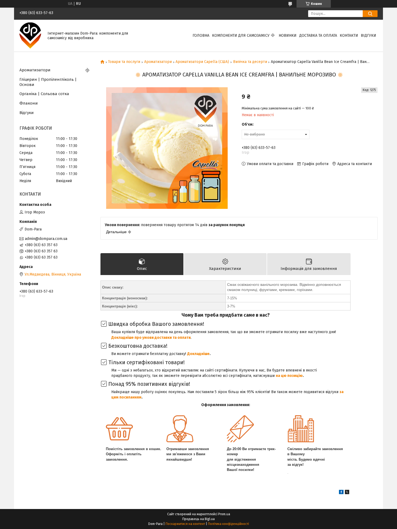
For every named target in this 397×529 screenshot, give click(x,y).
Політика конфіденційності (228, 524)
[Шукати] (370, 13)
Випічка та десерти (250, 62)
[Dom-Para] (30, 35)
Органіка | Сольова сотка (44, 93)
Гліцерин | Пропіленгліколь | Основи (48, 82)
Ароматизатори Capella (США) (202, 62)
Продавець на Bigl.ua (198, 519)
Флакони (28, 103)
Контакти (349, 35)
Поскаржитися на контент (185, 524)
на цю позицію (289, 375)
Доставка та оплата (318, 35)
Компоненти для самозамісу (241, 35)
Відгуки (368, 35)
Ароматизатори (158, 62)
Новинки (288, 35)
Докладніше (198, 353)
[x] (347, 493)
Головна (201, 35)
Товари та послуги (124, 62)
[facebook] (341, 493)
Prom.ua (224, 514)
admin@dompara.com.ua (46, 238)
